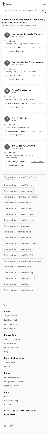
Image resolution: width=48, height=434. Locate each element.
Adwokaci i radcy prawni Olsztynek (19, 220)
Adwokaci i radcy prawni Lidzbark (18, 208)
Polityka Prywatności (12, 377)
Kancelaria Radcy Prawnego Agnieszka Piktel (28, 62)
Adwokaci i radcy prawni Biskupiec (19, 185)
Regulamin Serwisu (11, 386)
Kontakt (7, 405)
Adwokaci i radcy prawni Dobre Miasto (20, 197)
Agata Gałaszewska (21, 90)
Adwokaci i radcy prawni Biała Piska (19, 255)
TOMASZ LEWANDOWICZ (23, 146)
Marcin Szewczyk (20, 118)
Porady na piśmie (10, 328)
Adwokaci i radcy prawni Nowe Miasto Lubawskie (20, 178)
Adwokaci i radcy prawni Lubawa (18, 191)
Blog (6, 352)
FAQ (6, 396)
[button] (44, 4)
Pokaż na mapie (37, 48)
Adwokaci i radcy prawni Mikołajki (18, 266)
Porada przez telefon (12, 324)
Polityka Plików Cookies (14, 382)
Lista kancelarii (10, 343)
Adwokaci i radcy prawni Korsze (17, 249)
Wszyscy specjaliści (12, 339)
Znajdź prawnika (10, 316)
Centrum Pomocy (11, 401)
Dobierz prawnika (11, 347)
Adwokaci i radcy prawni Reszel (17, 237)
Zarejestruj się (9, 362)
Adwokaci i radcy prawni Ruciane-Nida (20, 243)
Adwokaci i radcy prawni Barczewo (19, 214)
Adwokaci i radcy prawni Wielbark (18, 278)
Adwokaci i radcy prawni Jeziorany (18, 272)
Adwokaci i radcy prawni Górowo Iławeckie (22, 261)
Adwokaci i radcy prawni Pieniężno (19, 290)
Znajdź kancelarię (11, 320)
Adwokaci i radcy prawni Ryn (16, 284)
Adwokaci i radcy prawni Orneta (17, 202)
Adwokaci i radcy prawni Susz (16, 226)
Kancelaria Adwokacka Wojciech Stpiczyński (28, 34)
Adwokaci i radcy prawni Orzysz (17, 232)
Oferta (7, 367)
